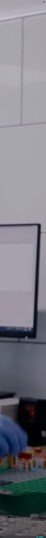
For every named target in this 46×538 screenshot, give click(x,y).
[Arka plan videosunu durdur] (44, 2)
